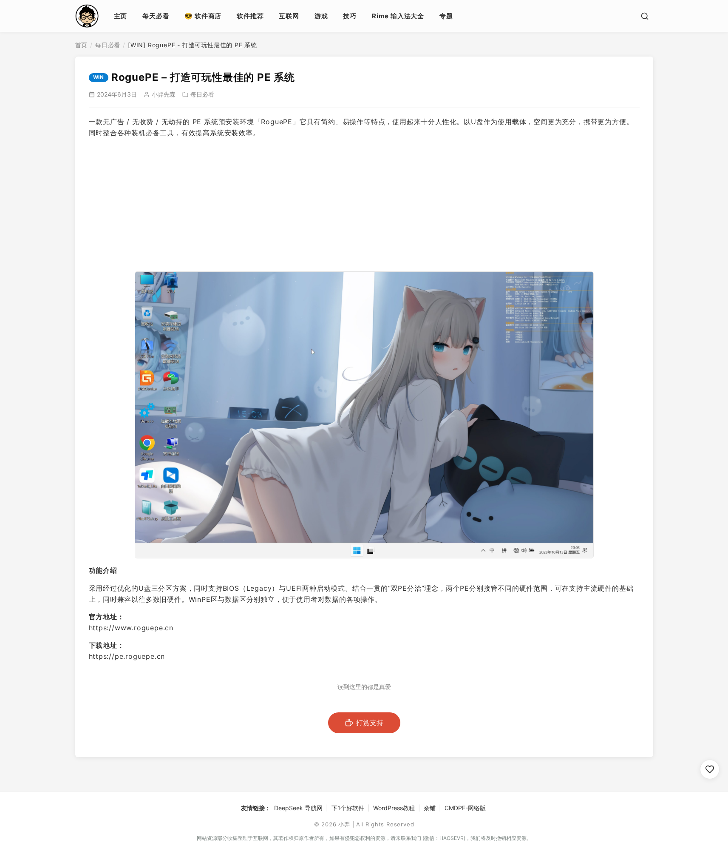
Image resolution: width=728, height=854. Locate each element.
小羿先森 (164, 94)
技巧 (350, 16)
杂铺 (430, 807)
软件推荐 (250, 16)
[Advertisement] (364, 205)
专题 (446, 16)
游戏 (321, 16)
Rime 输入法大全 (398, 16)
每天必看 (155, 16)
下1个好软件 (347, 807)
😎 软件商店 (202, 16)
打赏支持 (369, 722)
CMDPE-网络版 (465, 807)
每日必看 (107, 44)
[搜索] (644, 16)
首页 (81, 44)
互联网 (289, 16)
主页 (120, 16)
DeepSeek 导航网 (298, 807)
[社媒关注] (710, 769)
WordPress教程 (394, 807)
